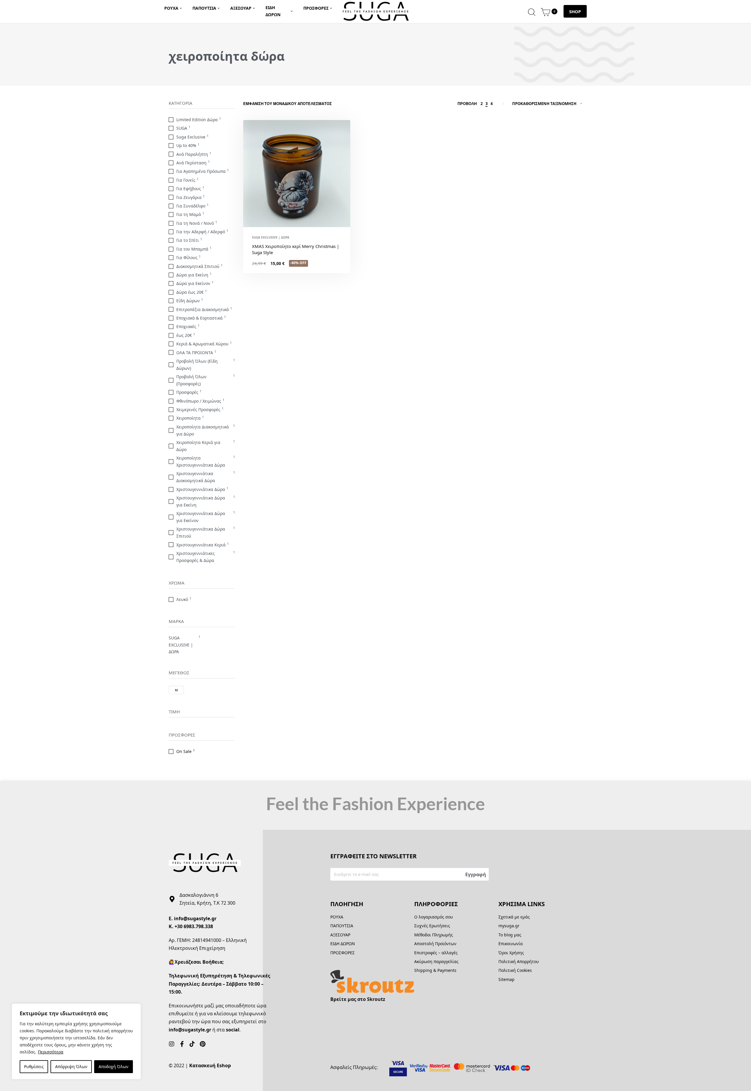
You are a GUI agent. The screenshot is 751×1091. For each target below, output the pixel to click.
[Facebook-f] (182, 1044)
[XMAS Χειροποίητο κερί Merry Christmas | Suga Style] (296, 173)
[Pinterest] (202, 1044)
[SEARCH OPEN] (531, 11)
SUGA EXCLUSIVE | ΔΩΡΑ (270, 237)
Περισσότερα (50, 1052)
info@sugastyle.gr (195, 918)
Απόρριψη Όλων (71, 1066)
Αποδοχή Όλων (113, 1066)
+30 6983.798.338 (194, 926)
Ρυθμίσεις (34, 1066)
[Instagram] (172, 1044)
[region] (76, 1041)
